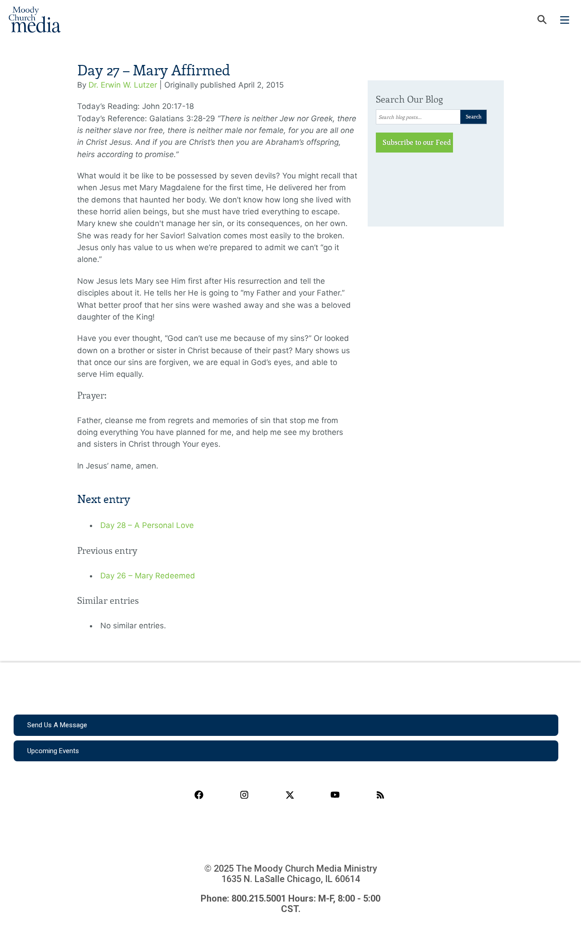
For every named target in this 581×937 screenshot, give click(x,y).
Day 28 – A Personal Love (147, 525)
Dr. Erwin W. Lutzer (123, 84)
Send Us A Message (57, 725)
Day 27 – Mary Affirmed (153, 70)
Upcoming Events (53, 751)
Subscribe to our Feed (417, 142)
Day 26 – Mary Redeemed (147, 575)
